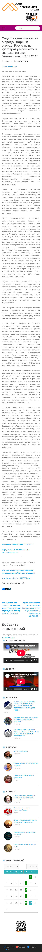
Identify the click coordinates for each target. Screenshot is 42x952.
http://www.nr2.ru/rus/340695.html (16, 578)
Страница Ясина (22, 61)
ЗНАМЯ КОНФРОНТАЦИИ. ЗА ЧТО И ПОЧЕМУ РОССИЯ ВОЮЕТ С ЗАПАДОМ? (26, 720)
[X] (6, 589)
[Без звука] (32, 660)
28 (26, 903)
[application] (21, 653)
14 (26, 890)
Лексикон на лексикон (21, 751)
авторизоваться (8, 637)
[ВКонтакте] (3, 589)
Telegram (33, 947)
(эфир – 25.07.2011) (11, 607)
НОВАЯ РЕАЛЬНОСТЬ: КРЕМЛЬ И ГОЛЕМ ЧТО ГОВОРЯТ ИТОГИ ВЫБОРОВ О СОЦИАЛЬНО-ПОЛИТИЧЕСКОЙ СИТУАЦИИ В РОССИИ (25, 706)
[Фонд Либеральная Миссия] (21, 6)
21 (26, 896)
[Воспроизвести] (6, 660)
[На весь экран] (35, 660)
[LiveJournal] (9, 589)
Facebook (9, 947)
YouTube (21, 947)
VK (9, 949)
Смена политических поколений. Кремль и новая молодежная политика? (24, 798)
